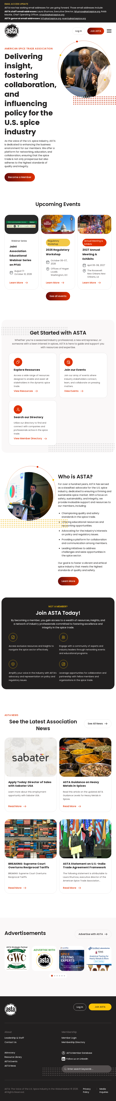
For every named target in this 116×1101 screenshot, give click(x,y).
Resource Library (13, 1057)
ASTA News (10, 1065)
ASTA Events (11, 1061)
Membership (69, 1032)
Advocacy (10, 1052)
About (8, 1032)
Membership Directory (73, 1042)
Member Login (69, 1037)
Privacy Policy (87, 1090)
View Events (71, 391)
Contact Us (10, 1042)
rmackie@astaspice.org (51, 14)
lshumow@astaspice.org (87, 11)
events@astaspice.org (74, 18)
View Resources (23, 391)
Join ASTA (100, 1006)
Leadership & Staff (14, 1037)
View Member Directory (28, 438)
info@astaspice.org (51, 18)
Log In (80, 1007)
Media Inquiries (104, 1090)
